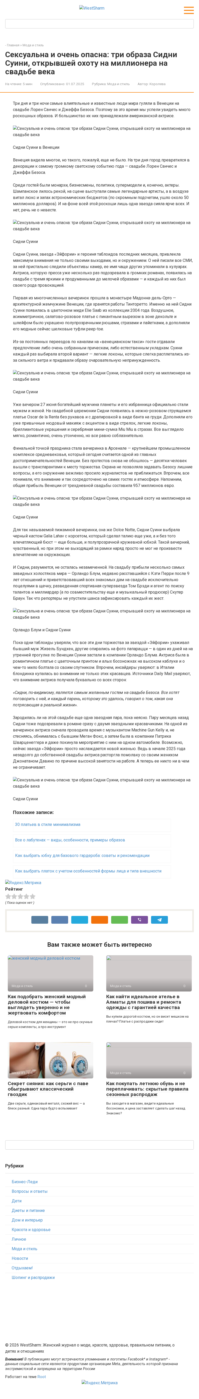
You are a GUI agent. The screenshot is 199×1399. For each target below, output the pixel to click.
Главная (13, 45)
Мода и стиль (33, 45)
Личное (19, 1239)
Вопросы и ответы (30, 1191)
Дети (17, 1200)
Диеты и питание (28, 1210)
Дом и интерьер (27, 1220)
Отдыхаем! (22, 1267)
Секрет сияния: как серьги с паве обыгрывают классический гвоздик (48, 1088)
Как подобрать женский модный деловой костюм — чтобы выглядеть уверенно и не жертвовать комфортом (47, 1005)
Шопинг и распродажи (33, 1277)
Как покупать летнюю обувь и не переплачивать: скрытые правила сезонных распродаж (147, 1088)
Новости (20, 1258)
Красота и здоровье (31, 1229)
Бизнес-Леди (25, 1181)
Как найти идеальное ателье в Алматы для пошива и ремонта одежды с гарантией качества (143, 1002)
